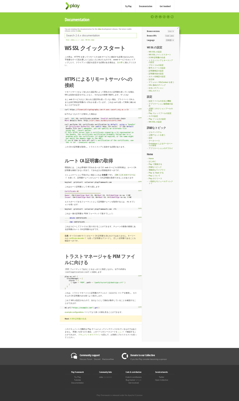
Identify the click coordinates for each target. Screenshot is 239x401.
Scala (167, 35)
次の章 (120, 62)
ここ (120, 331)
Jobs (105, 377)
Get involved (133, 382)
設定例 (151, 79)
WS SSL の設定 (155, 51)
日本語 (169, 40)
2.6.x (99, 29)
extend (178, 28)
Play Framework (74, 6)
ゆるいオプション (156, 87)
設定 (150, 137)
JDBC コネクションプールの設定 (161, 109)
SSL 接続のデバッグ (157, 85)
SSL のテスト (154, 90)
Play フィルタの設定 (157, 119)
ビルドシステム (155, 132)
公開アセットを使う (157, 135)
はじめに (152, 161)
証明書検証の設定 (156, 70)
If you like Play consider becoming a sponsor (148, 359)
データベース (154, 140)
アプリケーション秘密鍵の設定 (161, 104)
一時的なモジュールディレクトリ (161, 182)
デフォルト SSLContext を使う (161, 82)
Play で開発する (155, 164)
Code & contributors (133, 377)
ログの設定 (153, 116)
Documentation (145, 6)
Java (172, 35)
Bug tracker (133, 380)
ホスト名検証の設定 (157, 76)
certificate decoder (76, 238)
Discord (97, 359)
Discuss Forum (86, 359)
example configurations (74, 312)
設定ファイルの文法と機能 (160, 101)
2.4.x (170, 31)
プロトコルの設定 (156, 65)
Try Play (128, 6)
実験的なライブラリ (157, 169)
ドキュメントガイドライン (89, 334)
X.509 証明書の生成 (157, 57)
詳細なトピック (155, 167)
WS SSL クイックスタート (160, 54)
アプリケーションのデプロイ (161, 148)
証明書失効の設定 (156, 73)
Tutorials (77, 380)
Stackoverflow (108, 359)
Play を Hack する (156, 172)
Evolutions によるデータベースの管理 (161, 144)
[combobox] (101, 35)
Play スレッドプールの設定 (160, 113)
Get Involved (165, 6)
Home (151, 158)
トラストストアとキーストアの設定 (161, 61)
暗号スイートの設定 (157, 67)
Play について (154, 175)
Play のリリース (155, 178)
